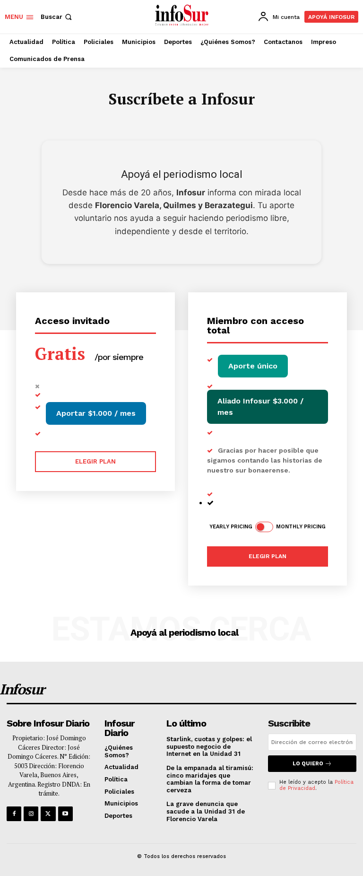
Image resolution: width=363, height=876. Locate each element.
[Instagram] (31, 813)
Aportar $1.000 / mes (96, 413)
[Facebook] (14, 813)
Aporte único (252, 365)
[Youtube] (65, 813)
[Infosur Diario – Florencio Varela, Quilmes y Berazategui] (183, 15)
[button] (57, 17)
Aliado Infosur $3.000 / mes (260, 406)
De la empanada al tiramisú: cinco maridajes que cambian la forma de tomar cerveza (209, 779)
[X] (48, 813)
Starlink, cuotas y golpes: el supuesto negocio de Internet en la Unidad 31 (209, 746)
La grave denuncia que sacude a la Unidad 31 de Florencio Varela (205, 811)
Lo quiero (308, 764)
